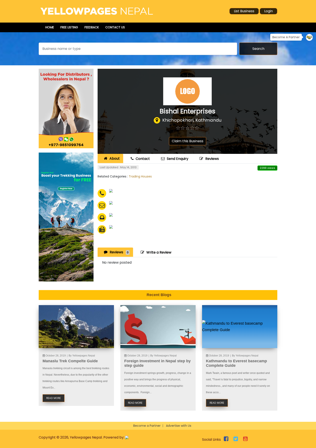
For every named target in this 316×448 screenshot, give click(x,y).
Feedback (91, 27)
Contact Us (115, 27)
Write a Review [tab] (158, 252)
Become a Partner (147, 426)
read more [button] (53, 398)
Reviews (212, 158)
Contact (143, 158)
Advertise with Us (178, 426)
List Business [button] (244, 11)
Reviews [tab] (119, 252)
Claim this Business (187, 141)
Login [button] (268, 11)
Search (258, 48)
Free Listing (69, 27)
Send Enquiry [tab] (177, 158)
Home (49, 27)
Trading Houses (140, 176)
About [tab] (114, 158)
